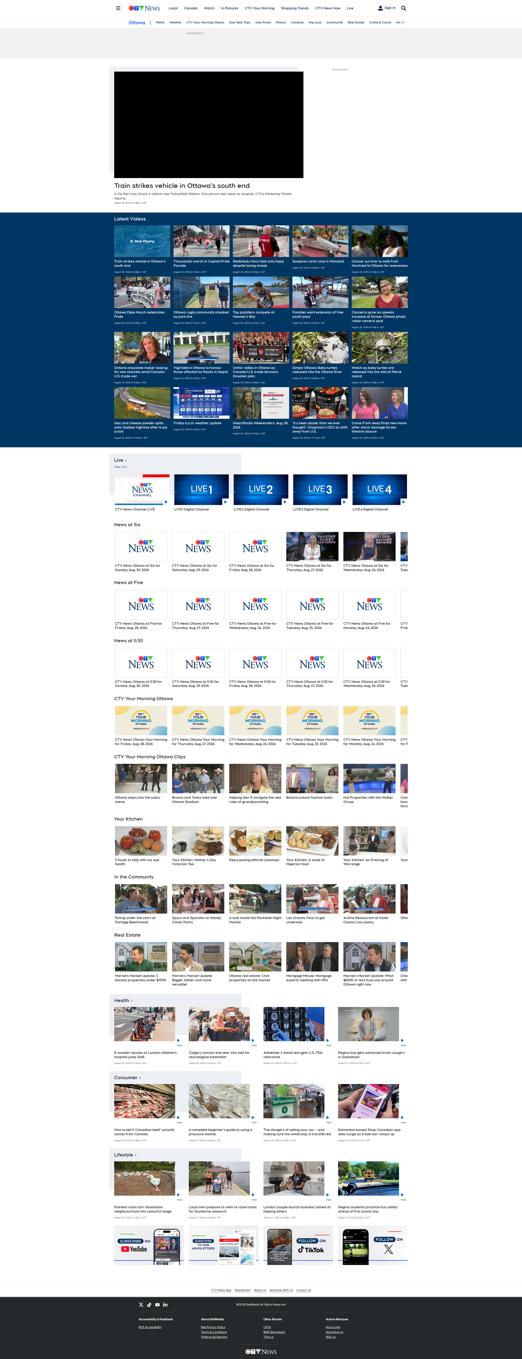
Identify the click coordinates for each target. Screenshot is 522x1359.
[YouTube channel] (157, 1304)
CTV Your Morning (259, 8)
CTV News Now (327, 8)
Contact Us (303, 1290)
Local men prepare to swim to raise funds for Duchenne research (223, 1209)
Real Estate (356, 22)
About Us (260, 1290)
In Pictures (229, 8)
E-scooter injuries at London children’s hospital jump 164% (145, 1055)
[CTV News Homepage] (144, 8)
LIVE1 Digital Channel (191, 509)
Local (173, 8)
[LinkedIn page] (165, 1304)
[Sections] (118, 8)
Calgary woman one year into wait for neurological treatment (219, 1055)
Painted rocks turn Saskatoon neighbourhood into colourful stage (142, 1209)
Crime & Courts (380, 22)
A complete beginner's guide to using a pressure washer (220, 1132)
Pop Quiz (315, 22)
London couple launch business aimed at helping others (297, 1209)
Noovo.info (333, 1327)
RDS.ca (331, 1337)
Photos (281, 22)
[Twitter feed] (141, 1304)
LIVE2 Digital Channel (251, 509)
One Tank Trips (239, 22)
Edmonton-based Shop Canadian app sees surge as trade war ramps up (369, 1132)
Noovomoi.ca (334, 1332)
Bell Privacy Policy (213, 1327)
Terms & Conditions (214, 1332)
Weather (175, 22)
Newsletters (243, 1290)
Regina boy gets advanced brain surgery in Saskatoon (371, 1055)
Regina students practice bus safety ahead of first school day (367, 1209)
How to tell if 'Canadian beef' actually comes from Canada (144, 1132)
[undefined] (141, 552)
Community (334, 22)
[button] (142, 249)
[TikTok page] (149, 1304)
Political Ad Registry (214, 1337)
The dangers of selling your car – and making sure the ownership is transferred (297, 1132)
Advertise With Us (281, 1290)
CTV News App (221, 1290)
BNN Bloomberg (274, 1332)
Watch (209, 8)
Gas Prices (263, 22)
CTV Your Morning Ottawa (205, 22)
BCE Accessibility (150, 1327)
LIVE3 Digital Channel (310, 509)
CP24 (267, 1327)
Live (350, 8)
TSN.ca (268, 1337)
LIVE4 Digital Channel (370, 509)
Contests (297, 22)
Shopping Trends (295, 8)
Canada (191, 8)
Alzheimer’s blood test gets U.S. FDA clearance (293, 1055)
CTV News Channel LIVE (135, 509)
